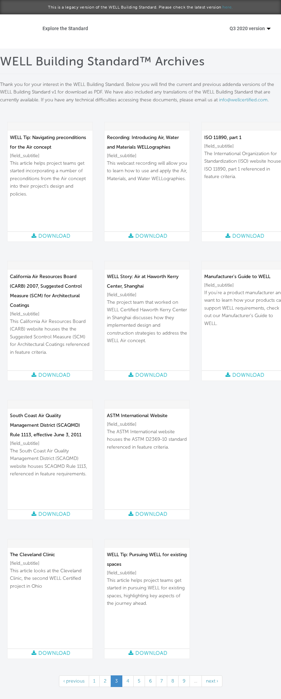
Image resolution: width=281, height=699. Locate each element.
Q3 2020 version (248, 28)
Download (54, 236)
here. (227, 7)
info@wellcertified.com (243, 100)
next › (212, 681)
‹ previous (74, 681)
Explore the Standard (65, 28)
